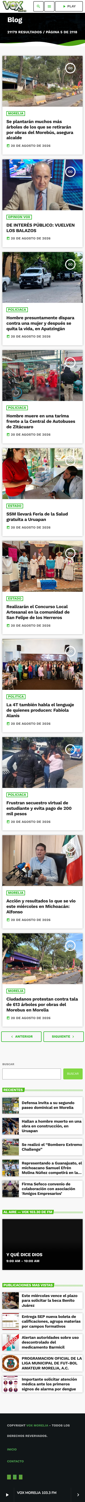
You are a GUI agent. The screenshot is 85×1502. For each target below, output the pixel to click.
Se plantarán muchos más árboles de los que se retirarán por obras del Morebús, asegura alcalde (39, 129)
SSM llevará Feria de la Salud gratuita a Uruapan (37, 516)
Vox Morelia (37, 1425)
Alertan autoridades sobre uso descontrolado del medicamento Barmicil (50, 1342)
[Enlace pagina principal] (14, 6)
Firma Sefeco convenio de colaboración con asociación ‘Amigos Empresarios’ (48, 1189)
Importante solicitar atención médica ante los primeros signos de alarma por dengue (49, 1384)
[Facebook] (21, 1477)
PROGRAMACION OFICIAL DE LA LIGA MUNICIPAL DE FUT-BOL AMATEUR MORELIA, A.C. (52, 1363)
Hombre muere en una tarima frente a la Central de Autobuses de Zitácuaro (40, 421)
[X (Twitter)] (9, 1477)
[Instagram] (15, 1477)
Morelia (15, 113)
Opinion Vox (19, 217)
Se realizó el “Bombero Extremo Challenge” (52, 1147)
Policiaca (17, 310)
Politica (16, 697)
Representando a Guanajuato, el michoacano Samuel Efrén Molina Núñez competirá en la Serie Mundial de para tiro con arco (52, 1173)
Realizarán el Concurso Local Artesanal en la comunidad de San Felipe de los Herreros (38, 612)
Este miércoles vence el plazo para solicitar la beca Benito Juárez (49, 1300)
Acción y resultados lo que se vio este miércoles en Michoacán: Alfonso (41, 906)
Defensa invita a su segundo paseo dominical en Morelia (48, 1105)
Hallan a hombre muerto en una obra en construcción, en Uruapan (51, 1126)
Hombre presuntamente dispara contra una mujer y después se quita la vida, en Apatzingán (40, 323)
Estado (14, 506)
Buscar (8, 1064)
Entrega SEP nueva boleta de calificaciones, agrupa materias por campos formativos (51, 1321)
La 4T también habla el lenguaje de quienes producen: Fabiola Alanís (40, 710)
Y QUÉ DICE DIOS (24, 1254)
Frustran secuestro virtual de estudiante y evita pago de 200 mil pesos (39, 808)
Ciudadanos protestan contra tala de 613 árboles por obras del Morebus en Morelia (42, 1004)
